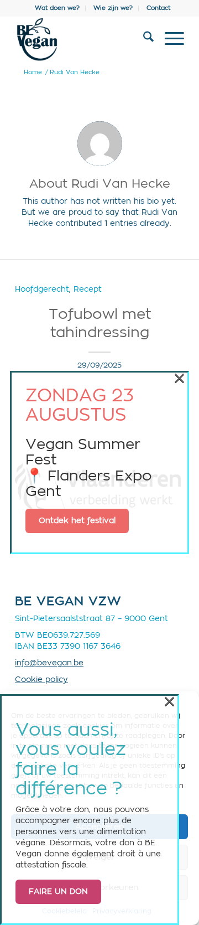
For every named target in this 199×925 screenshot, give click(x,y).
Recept (88, 289)
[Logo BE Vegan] (82, 39)
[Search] (143, 39)
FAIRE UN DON (58, 892)
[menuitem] (57, 8)
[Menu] (169, 39)
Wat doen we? (57, 8)
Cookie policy (41, 680)
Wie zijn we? (113, 8)
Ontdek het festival (77, 521)
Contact (158, 8)
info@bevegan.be (49, 663)
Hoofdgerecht (42, 289)
